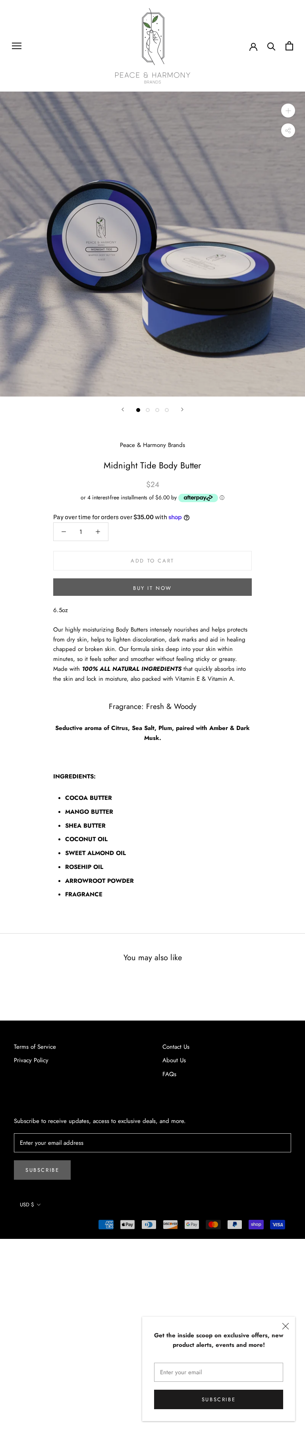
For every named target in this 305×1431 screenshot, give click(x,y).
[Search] (271, 46)
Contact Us (175, 1046)
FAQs (169, 1074)
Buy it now (152, 588)
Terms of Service (35, 1046)
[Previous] (123, 409)
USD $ (27, 1204)
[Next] (182, 409)
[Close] (285, 1326)
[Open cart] (289, 45)
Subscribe (219, 1399)
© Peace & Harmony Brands (50, 1226)
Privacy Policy (31, 1060)
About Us (174, 1060)
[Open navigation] (16, 45)
